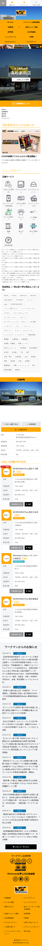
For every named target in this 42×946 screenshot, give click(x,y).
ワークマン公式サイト (21, 13)
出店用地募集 (9, 918)
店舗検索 (7, 898)
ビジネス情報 (9, 902)
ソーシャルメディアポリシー (12, 932)
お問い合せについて (31, 922)
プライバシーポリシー (32, 927)
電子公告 (27, 931)
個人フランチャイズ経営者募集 (32, 908)
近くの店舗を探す (21, 429)
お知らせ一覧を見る (22, 847)
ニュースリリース (30, 902)
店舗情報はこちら (23, 103)
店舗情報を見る (16, 504)
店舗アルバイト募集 (11, 913)
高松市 (3, 116)
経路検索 (32, 424)
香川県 (3, 114)
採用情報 (27, 913)
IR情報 (26, 918)
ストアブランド (29, 898)
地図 (29, 504)
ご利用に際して (9, 927)
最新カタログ (9, 906)
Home (3, 109)
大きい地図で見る (11, 424)
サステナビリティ (10, 922)
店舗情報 (4, 111)
